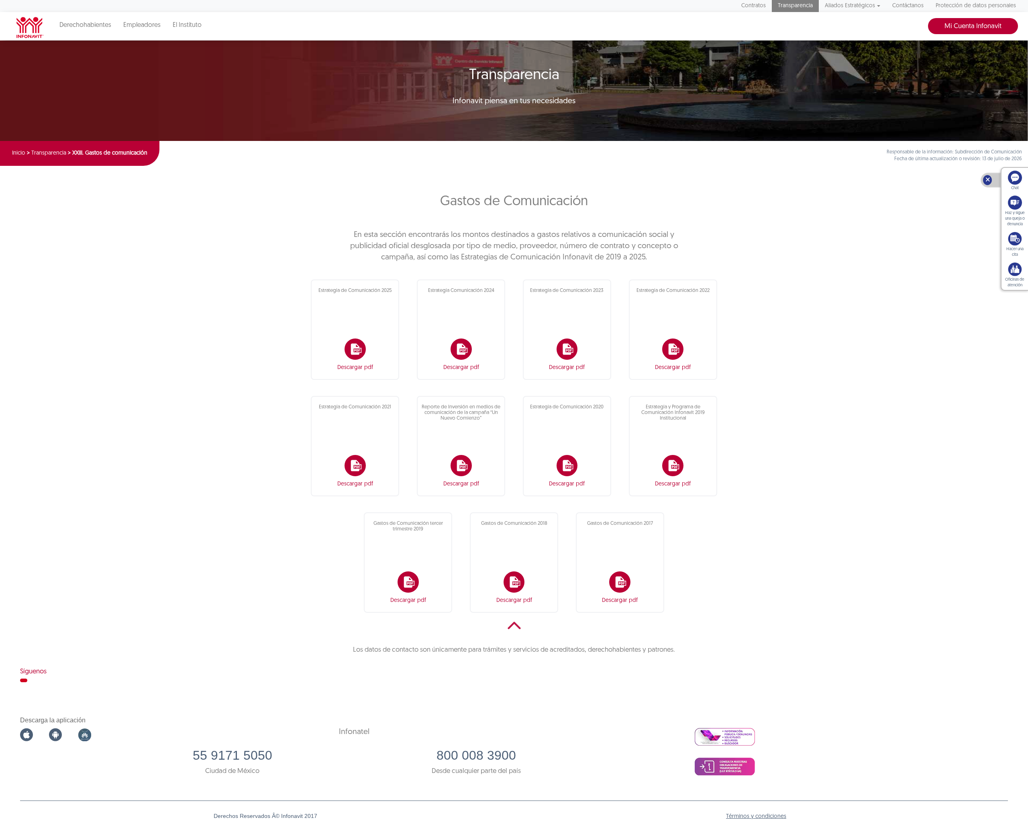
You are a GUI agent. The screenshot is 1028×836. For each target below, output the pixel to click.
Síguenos (33, 671)
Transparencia (795, 6)
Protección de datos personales (976, 6)
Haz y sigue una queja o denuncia (1015, 218)
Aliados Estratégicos (850, 6)
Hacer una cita (1015, 252)
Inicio (18, 153)
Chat (1015, 188)
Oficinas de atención (1014, 282)
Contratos (753, 6)
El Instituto (187, 25)
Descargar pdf (355, 368)
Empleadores (142, 25)
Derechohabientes (85, 25)
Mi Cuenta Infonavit (972, 26)
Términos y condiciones (756, 817)
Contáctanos (908, 6)
